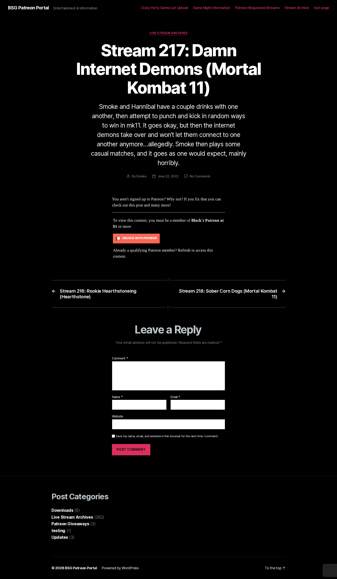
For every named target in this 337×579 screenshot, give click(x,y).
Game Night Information (211, 8)
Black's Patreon (205, 220)
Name (117, 397)
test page (321, 8)
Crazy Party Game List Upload (164, 8)
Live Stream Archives (169, 33)
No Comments (200, 176)
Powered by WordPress (120, 568)
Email (175, 397)
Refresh (184, 250)
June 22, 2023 (168, 176)
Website (117, 416)
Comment (120, 358)
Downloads (62, 510)
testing (58, 530)
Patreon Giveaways (70, 523)
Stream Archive (297, 8)
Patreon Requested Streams (257, 8)
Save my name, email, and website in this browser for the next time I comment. (167, 436)
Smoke (141, 176)
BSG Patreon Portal (28, 7)
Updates (59, 537)
